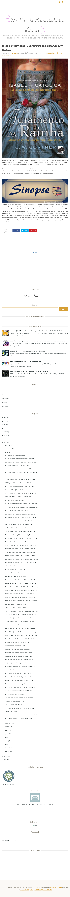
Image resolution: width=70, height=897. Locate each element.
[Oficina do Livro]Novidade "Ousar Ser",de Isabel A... (20, 666)
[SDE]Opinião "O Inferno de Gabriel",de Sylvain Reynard (28, 351)
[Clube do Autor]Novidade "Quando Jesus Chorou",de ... (21, 590)
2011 (5, 759)
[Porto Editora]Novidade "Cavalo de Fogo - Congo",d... (21, 555)
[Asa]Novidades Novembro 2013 (14, 500)
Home (4, 391)
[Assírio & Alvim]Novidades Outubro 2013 (17, 642)
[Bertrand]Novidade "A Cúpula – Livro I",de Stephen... (20, 548)
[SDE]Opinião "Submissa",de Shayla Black (17, 649)
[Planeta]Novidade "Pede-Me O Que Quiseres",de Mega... (22, 587)
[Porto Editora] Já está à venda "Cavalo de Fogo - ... (20, 486)
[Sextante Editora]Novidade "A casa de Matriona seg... (21, 597)
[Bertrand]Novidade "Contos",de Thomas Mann (19, 670)
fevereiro (8, 748)
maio (6, 737)
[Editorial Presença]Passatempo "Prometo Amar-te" (20, 684)
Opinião (4, 394)
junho (7, 733)
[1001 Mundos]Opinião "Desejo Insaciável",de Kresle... (20, 531)
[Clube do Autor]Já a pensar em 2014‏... (16, 645)
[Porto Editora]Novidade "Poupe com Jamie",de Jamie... (21, 559)
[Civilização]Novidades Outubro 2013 (16, 566)
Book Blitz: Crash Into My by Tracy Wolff (16, 607)
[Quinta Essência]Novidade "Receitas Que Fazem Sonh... (21, 503)
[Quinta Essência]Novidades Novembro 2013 (18, 510)
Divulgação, (49, 53)
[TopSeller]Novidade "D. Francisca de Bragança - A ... (20, 621)
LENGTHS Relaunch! (11, 711)
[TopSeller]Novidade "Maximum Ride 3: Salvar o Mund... (21, 611)
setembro (8, 723)
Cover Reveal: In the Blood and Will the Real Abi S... (20, 639)
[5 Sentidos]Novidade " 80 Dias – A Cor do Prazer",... (20, 593)
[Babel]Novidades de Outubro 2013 (15, 576)
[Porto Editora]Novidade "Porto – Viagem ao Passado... (21, 562)
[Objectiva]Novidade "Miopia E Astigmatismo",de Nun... (21, 663)
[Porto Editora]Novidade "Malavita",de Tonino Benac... (21, 462)
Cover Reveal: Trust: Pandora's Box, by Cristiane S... (20, 697)
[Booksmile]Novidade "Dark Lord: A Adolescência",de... (21, 580)
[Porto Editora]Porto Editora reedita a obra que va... (20, 514)
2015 (5, 435)
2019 (5, 421)
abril (6, 741)
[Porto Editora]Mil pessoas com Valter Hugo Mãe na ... (20, 659)
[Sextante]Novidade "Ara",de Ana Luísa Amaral (18, 656)
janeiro (7, 751)
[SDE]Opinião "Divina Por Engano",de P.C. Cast (18, 483)
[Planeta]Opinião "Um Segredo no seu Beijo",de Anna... (21, 538)
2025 (5, 417)
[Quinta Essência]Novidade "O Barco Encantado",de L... (21, 493)
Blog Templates (56, 887)
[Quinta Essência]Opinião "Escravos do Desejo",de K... (20, 458)
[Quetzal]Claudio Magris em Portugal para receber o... (21, 573)
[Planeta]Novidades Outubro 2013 (15, 455)
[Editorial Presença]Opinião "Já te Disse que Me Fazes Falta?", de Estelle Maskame (37, 341)
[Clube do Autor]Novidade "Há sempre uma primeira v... (21, 635)
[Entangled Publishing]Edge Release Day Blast (25, 361)
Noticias (4, 402)
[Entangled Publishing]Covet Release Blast (17, 465)
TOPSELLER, (6, 55)
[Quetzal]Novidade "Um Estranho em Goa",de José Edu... (21, 715)
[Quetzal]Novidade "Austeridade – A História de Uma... (21, 545)
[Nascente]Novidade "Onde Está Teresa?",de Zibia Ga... (21, 583)
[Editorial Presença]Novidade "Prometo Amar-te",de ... (21, 687)
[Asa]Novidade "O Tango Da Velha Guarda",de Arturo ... (21, 614)
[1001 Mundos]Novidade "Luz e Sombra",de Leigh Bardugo (22, 507)
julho (6, 730)
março (7, 744)
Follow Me (5, 844)
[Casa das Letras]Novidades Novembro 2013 (18, 496)
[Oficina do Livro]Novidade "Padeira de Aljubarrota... (20, 552)
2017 (5, 428)
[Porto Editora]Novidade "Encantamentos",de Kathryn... (21, 632)
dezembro (8, 445)
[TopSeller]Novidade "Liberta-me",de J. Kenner (19, 476)
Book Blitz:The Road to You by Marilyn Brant (18, 677)
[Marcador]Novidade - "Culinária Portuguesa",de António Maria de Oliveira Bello (36, 331)
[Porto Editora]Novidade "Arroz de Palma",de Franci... (20, 618)
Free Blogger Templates (43, 890)
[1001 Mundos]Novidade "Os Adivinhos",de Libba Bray (20, 708)
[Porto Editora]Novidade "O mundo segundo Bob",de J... (21, 517)
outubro (7, 452)
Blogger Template (26, 890)
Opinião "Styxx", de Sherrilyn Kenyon (16, 604)
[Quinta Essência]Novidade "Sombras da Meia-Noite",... (21, 625)
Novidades (5, 398)
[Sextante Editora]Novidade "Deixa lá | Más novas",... (20, 489)
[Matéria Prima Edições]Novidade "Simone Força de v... (21, 541)
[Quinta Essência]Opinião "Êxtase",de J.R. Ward (18, 690)
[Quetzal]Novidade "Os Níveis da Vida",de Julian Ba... (20, 521)
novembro (8, 449)
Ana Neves (14, 53)
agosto (7, 726)
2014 (5, 439)
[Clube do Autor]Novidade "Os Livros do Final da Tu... (20, 680)
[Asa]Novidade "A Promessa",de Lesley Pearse (18, 524)
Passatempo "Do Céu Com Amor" (15, 701)
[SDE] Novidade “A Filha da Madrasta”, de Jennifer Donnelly (29, 371)
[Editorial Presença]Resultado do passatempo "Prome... (21, 600)
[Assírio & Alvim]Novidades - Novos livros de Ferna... (20, 528)
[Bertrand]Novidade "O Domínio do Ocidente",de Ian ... (21, 652)
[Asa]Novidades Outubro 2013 (13, 704)
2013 (5, 442)
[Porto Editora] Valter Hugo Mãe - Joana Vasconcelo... (20, 718)
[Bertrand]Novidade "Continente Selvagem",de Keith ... (21, 628)
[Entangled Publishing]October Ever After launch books (21, 472)
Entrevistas (5, 406)
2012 (5, 756)
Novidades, (58, 53)
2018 (5, 424)
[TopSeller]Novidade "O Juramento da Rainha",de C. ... (21, 469)
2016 (5, 432)
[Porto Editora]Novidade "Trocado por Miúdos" (19, 673)
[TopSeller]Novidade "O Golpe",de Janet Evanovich (20, 479)
